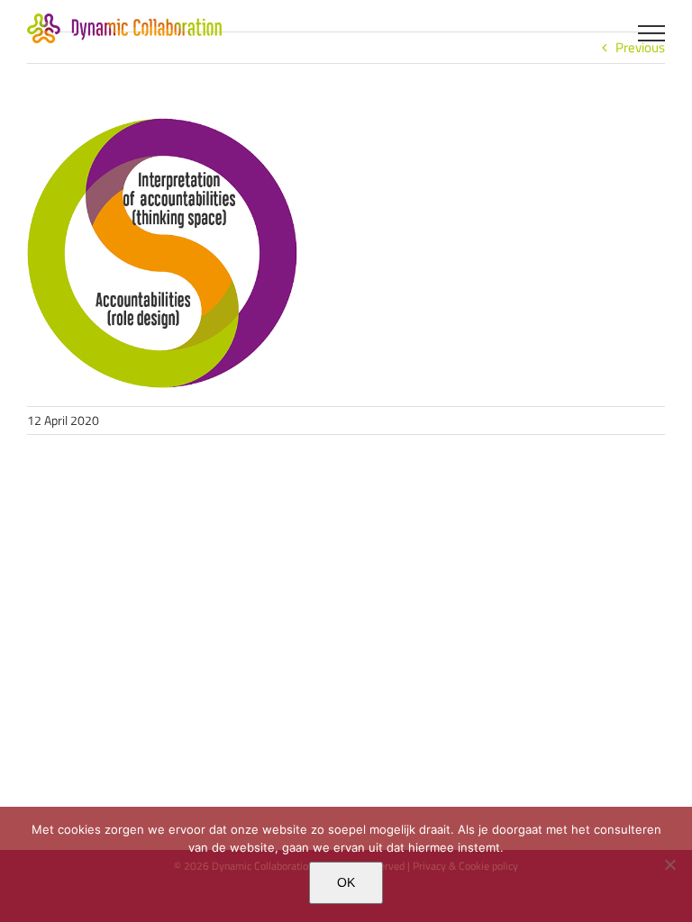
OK (346, 882)
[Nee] (669, 864)
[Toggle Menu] (652, 33)
